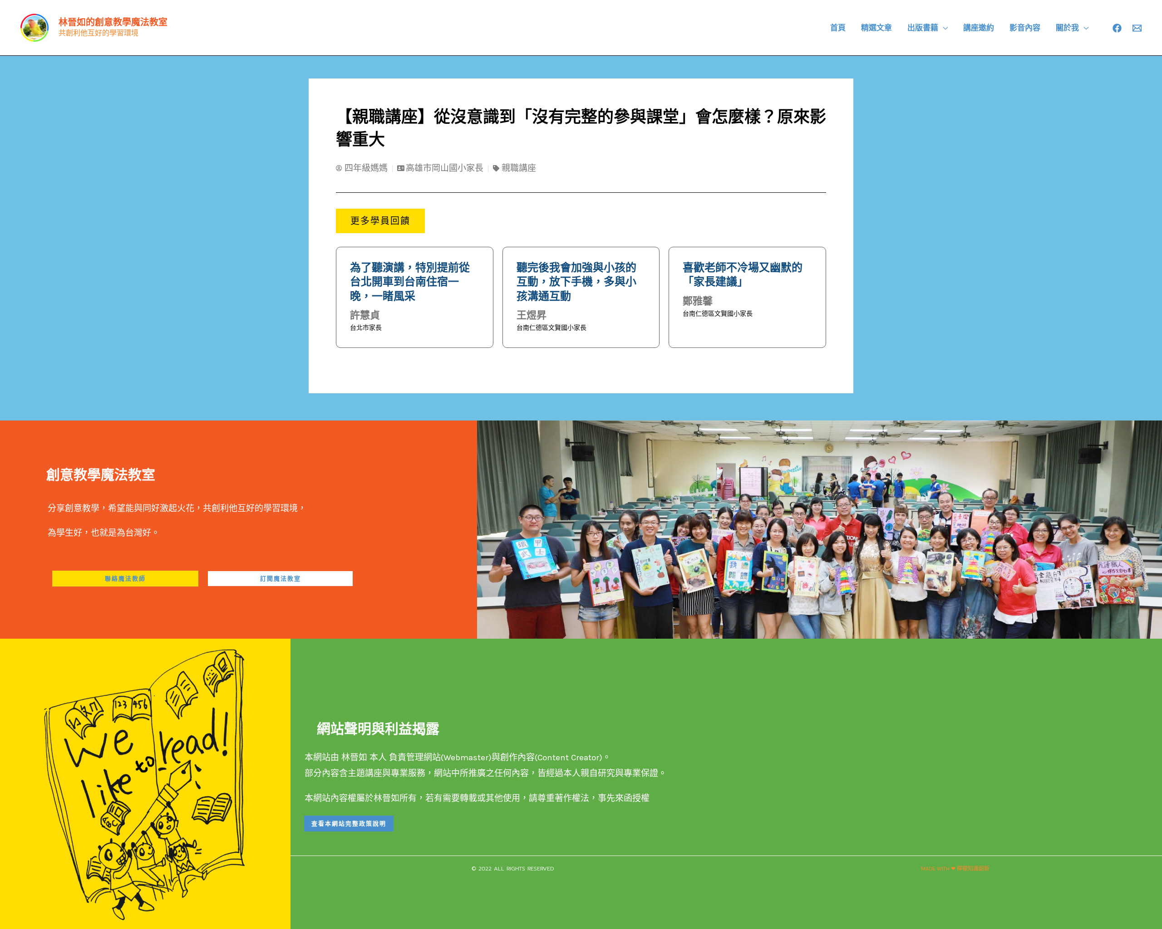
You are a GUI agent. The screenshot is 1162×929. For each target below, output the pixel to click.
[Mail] (1137, 28)
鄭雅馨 (698, 301)
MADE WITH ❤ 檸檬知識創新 (955, 868)
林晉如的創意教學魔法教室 (113, 22)
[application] (943, 27)
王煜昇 (532, 315)
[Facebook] (1117, 28)
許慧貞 (365, 315)
